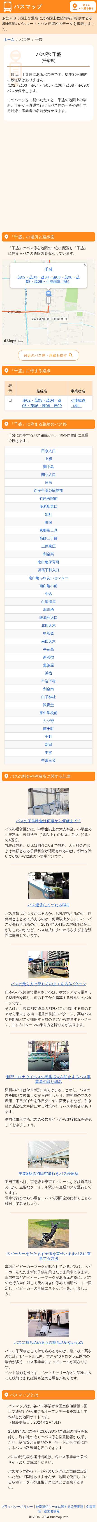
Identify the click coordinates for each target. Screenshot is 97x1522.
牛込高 (48, 649)
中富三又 (48, 760)
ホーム (9, 39)
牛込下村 (48, 681)
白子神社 (48, 697)
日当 (48, 482)
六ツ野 (48, 720)
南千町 (48, 728)
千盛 (48, 269)
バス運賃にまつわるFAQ (48, 905)
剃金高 (48, 554)
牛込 (48, 593)
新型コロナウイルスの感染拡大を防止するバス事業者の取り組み (48, 1079)
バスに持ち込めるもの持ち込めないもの (48, 1342)
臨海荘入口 (48, 617)
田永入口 (48, 451)
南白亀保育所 (48, 562)
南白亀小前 (48, 585)
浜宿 (48, 673)
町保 (48, 522)
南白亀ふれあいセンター (48, 578)
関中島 (48, 466)
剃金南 (48, 689)
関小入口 (48, 474)
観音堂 (48, 704)
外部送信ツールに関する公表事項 (59, 1506)
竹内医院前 (48, 498)
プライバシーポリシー (17, 1506)
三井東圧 (48, 546)
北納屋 (48, 665)
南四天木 (48, 641)
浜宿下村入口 (48, 570)
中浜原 (48, 633)
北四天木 (48, 625)
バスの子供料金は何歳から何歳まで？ (48, 821)
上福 (48, 458)
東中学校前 (48, 712)
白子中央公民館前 (48, 490)
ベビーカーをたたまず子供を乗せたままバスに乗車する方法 (48, 1255)
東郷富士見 (48, 530)
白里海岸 (48, 601)
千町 (48, 736)
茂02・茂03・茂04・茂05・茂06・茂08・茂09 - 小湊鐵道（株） (48, 279)
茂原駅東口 (48, 506)
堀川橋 (48, 609)
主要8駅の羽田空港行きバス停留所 (48, 1173)
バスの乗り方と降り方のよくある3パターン (48, 984)
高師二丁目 (48, 538)
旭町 (48, 514)
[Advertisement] (48, 175)
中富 (48, 752)
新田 (48, 744)
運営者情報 (52, 1511)
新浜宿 (48, 657)
